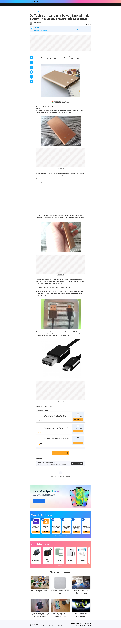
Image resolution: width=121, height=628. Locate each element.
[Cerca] (33, 2)
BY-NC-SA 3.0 (50, 625)
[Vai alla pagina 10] (66, 535)
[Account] (90, 2)
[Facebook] (76, 625)
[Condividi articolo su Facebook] (31, 57)
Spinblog (47, 623)
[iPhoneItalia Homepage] (40, 2)
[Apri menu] (46, 1)
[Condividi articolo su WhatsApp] (31, 77)
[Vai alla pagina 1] (55, 535)
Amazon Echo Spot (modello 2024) (86, 527)
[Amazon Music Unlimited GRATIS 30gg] (36, 521)
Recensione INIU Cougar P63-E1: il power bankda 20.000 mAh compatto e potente (40, 615)
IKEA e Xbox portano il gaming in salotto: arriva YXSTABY (40, 591)
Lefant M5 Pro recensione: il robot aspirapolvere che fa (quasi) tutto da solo (60, 615)
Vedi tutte (84, 515)
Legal (81, 623)
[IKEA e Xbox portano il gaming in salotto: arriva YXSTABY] (40, 582)
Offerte (76, 5)
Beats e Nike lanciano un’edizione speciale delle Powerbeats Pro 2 (81, 615)
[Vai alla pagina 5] (60, 535)
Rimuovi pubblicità (60, 51)
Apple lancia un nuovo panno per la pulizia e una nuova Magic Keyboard (60, 592)
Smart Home (60, 5)
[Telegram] (86, 625)
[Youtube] (80, 625)
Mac (41, 5)
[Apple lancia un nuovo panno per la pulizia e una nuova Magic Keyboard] (60, 582)
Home (31, 11)
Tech (71, 5)
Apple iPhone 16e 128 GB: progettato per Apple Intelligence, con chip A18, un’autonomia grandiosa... (56, 416)
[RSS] (90, 625)
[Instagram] (82, 625)
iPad (37, 5)
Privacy (84, 623)
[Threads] (84, 625)
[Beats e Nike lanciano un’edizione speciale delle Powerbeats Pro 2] (81, 605)
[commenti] (85, 23)
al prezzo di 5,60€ (48, 406)
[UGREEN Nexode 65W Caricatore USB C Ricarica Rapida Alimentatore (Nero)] (76, 521)
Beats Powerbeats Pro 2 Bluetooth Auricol (56, 527)
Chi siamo (73, 623)
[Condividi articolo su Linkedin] (31, 67)
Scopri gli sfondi (38, 501)
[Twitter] (78, 625)
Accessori (36, 11)
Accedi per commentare (77, 463)
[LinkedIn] (88, 625)
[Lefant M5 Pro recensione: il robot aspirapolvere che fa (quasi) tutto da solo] (60, 605)
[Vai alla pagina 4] (59, 535)
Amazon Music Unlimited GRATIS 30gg (35, 527)
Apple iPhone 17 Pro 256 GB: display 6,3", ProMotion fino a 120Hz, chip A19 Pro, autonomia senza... (57, 439)
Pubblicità (89, 623)
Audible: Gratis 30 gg (46, 527)
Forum (67, 5)
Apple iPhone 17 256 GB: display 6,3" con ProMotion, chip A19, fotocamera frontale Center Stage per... (57, 427)
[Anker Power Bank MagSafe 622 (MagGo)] (66, 521)
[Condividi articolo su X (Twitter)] (31, 62)
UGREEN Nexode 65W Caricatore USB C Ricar (76, 527)
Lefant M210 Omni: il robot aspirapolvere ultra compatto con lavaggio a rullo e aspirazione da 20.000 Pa (81, 593)
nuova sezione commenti (42, 30)
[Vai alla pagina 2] (60, 565)
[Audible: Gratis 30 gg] (46, 521)
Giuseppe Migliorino (37, 22)
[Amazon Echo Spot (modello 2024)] (86, 521)
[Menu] (31, 2)
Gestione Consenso (58, 625)
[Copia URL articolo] (31, 81)
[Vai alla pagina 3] (61, 565)
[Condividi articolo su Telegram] (31, 72)
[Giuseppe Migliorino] (31, 23)
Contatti (77, 623)
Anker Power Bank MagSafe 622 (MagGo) (66, 527)
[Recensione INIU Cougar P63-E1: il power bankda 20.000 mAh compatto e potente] (40, 605)
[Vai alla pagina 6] (61, 535)
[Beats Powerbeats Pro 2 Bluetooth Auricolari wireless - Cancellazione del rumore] (56, 521)
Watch (52, 5)
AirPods (46, 5)
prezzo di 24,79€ (71, 287)
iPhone (31, 5)
